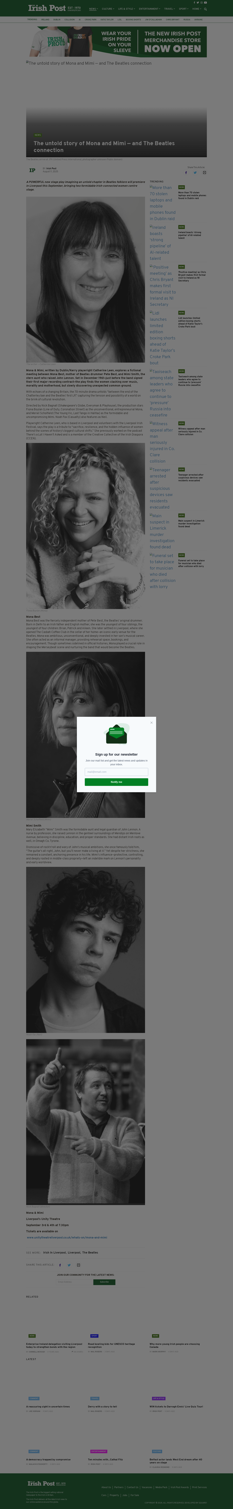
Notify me (116, 782)
